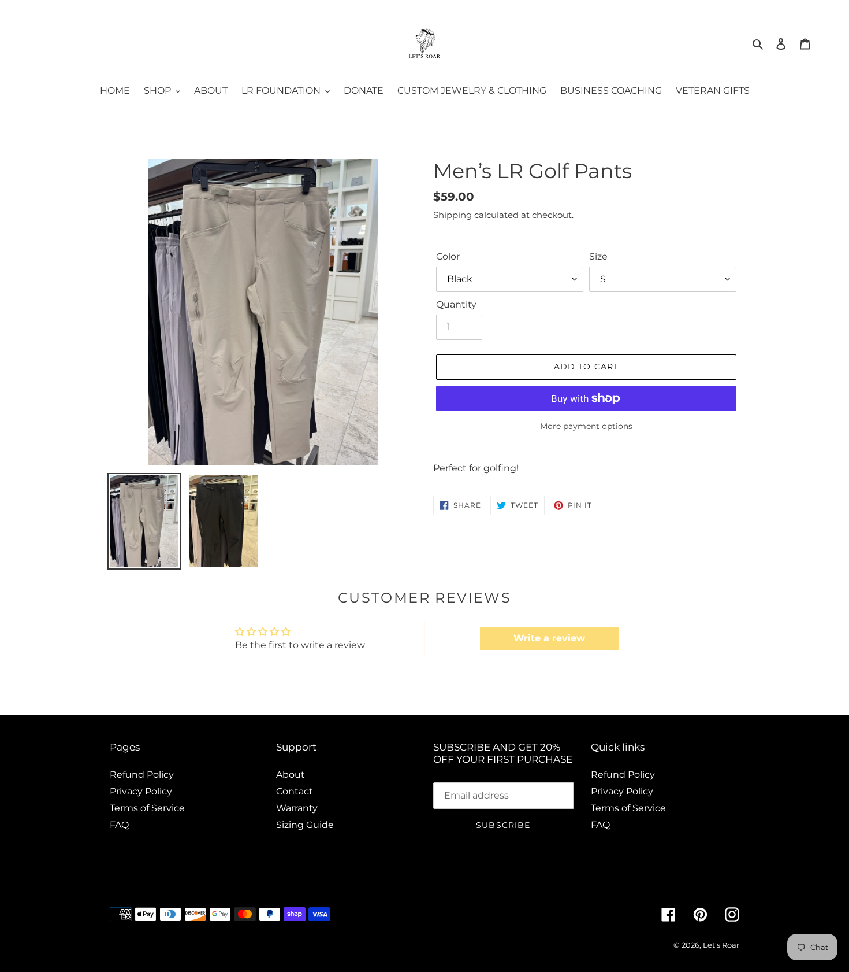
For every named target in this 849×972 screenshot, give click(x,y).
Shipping (452, 214)
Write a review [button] (549, 638)
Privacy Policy (141, 791)
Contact (294, 791)
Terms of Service (147, 808)
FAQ (119, 824)
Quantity (456, 304)
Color (448, 256)
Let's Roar (721, 944)
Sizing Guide (305, 824)
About (290, 774)
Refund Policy (142, 774)
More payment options (586, 426)
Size (598, 256)
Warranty (297, 808)
